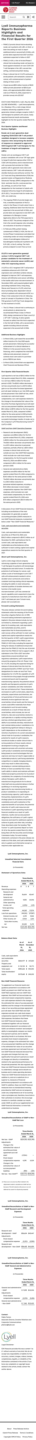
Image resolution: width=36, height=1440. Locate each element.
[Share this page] (33, 17)
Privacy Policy (27, 1437)
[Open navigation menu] (3, 17)
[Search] (24, 17)
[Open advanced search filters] (28, 17)
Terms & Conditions (26, 1433)
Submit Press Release (10, 1433)
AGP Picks (5, 3)
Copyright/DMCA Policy (12, 1437)
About (9, 1429)
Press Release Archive (21, 1429)
